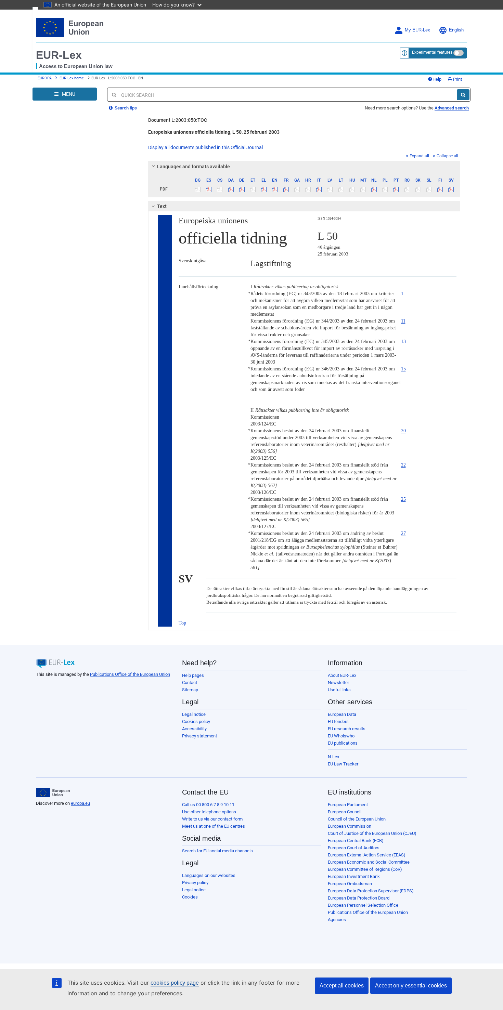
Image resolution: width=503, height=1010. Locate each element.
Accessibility (194, 728)
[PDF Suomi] (440, 189)
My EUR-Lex (417, 30)
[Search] (463, 94)
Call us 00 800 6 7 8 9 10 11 (208, 804)
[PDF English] (275, 189)
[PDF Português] (396, 189)
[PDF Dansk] (230, 189)
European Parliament (348, 804)
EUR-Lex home (72, 78)
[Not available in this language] (198, 189)
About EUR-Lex (342, 675)
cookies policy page (175, 983)
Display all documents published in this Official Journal (205, 147)
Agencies (337, 919)
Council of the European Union (357, 819)
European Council (344, 811)
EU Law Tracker (343, 763)
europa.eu (80, 803)
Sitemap (190, 689)
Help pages (193, 675)
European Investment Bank (354, 876)
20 (403, 430)
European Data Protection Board (358, 898)
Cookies (190, 897)
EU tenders (338, 721)
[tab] (304, 166)
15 (403, 368)
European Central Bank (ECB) (356, 840)
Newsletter (338, 682)
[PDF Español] (209, 189)
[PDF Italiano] (319, 189)
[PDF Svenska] (451, 189)
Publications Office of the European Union (130, 674)
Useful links (339, 689)
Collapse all (447, 156)
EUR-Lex (59, 55)
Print (457, 79)
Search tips (125, 107)
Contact (189, 682)
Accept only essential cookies (411, 985)
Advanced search (452, 107)
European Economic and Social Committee (369, 862)
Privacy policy (195, 882)
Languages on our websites (208, 875)
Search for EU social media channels (217, 850)
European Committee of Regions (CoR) (365, 869)
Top (182, 623)
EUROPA (45, 78)
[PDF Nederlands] (374, 189)
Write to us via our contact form (212, 819)
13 (403, 341)
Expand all (419, 156)
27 (403, 533)
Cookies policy (196, 721)
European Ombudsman (350, 883)
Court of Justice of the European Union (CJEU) (372, 833)
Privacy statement (199, 735)
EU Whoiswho (341, 735)
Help (437, 79)
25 (403, 499)
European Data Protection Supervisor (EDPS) (371, 890)
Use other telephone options (209, 811)
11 (403, 321)
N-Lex (333, 756)
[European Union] (53, 793)
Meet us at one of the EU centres (213, 826)
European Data (342, 714)
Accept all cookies (342, 985)
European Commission (349, 826)
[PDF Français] (286, 189)
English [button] (456, 30)
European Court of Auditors (353, 847)
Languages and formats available (193, 166)
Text (162, 206)
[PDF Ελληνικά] (264, 189)
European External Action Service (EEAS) (366, 854)
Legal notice (194, 714)
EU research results (346, 728)
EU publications (343, 743)
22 (403, 465)
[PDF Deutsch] (241, 189)
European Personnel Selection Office (363, 905)
